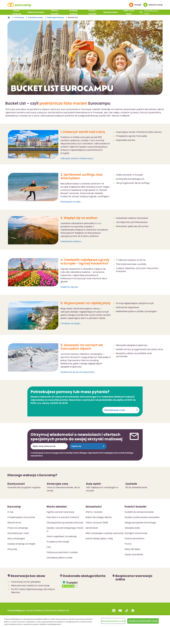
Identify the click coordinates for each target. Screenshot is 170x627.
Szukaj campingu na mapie (21, 543)
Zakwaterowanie (35, 12)
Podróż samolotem (134, 538)
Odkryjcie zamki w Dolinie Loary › (77, 158)
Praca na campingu (17, 527)
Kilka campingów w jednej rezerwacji (104, 533)
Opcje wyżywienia (134, 554)
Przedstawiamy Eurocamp (21, 517)
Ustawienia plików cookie (113, 621)
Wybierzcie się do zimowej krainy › (77, 372)
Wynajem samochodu (136, 533)
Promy (128, 543)
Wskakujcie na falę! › (70, 201)
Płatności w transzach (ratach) (62, 517)
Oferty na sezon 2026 (97, 522)
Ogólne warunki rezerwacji (60, 511)
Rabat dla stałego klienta (99, 517)
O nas (10, 511)
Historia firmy (14, 522)
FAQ (48, 547)
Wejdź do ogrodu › (69, 286)
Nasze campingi (16, 12)
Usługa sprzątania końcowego (140, 522)
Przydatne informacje (57, 541)
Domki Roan (92, 527)
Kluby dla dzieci (132, 549)
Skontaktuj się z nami (114, 410)
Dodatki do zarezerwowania (139, 511)
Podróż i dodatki (92, 12)
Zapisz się (76, 446)
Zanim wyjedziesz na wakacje (61, 536)
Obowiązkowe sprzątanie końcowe (64, 522)
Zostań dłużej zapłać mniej (99, 538)
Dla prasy (12, 549)
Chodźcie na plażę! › (70, 323)
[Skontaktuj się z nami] (141, 12)
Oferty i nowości (55, 12)
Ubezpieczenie (110, 12)
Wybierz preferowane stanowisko (142, 517)
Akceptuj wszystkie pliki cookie (143, 621)
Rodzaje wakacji (73, 12)
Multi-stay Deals (129, 12)
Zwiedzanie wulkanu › (71, 241)
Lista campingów (16, 538)
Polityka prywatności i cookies (62, 552)
